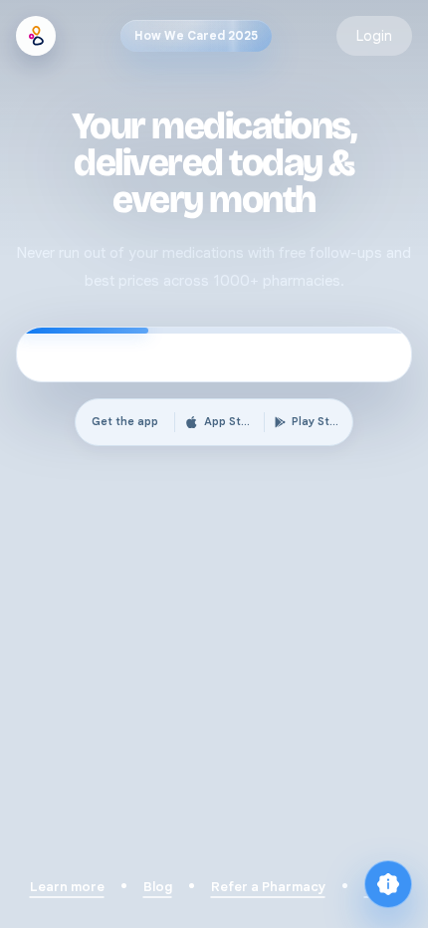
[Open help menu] (388, 884)
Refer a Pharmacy (268, 886)
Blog (157, 886)
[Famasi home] (36, 36)
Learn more (67, 886)
